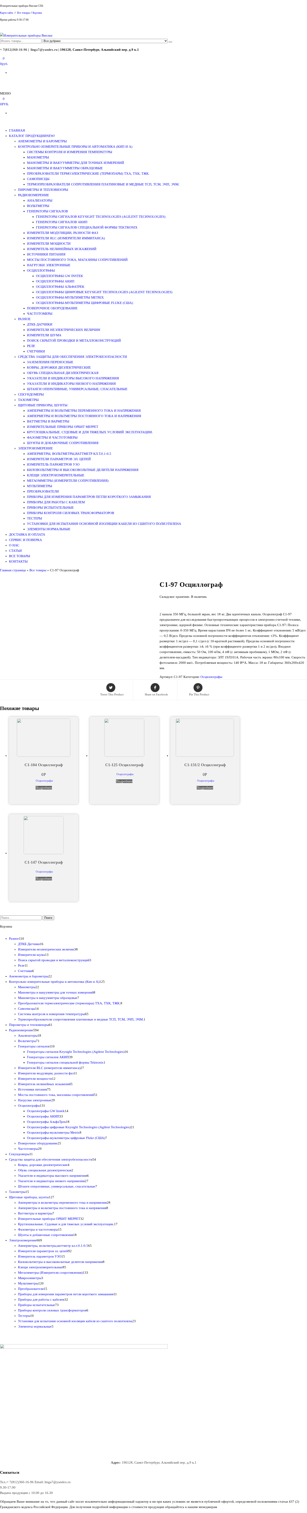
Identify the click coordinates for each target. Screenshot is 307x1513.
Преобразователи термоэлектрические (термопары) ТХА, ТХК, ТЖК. (88, 173)
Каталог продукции (32, 136)
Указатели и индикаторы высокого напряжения (73, 378)
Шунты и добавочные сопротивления (62, 443)
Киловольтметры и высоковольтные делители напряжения (82, 470)
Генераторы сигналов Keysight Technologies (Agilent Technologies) (100, 216)
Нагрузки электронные (48, 265)
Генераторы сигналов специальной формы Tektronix (87, 227)
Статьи (15, 550)
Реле (31, 346)
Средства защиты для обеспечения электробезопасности (72, 356)
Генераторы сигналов (47, 211)
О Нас (14, 545)
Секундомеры (31, 394)
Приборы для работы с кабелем (56, 502)
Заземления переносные (50, 362)
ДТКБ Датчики (39, 324)
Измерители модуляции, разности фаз (62, 233)
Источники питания (46, 254)
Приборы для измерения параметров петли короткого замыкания (89, 497)
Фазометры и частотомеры (52, 437)
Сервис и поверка (25, 540)
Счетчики (36, 351)
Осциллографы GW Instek (59, 276)
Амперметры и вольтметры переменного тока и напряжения (84, 410)
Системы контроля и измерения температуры (69, 152)
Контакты (18, 561)
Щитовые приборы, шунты (42, 405)
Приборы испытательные (50, 507)
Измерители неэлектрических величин (63, 330)
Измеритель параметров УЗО (53, 464)
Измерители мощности (49, 243)
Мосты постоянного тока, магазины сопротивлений (77, 260)
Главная (17, 130)
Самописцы (38, 179)
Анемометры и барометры (42, 141)
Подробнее (44, 787)
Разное (24, 319)
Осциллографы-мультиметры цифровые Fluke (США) (84, 303)
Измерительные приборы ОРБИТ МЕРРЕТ (62, 427)
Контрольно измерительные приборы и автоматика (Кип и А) (75, 146)
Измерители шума (44, 335)
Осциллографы (41, 270)
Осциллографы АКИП (55, 281)
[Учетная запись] (1, 81)
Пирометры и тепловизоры (43, 189)
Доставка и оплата (27, 534)
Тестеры (34, 518)
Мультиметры (39, 486)
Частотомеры (39, 313)
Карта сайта (7, 12)
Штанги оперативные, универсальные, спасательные (77, 389)
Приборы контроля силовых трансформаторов (70, 513)
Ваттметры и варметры (48, 421)
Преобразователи (43, 491)
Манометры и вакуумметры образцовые (65, 168)
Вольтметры (38, 206)
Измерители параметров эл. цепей (59, 459)
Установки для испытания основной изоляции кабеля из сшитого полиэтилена (104, 524)
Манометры (38, 157)
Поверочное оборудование (52, 308)
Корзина (37, 12)
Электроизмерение (35, 448)
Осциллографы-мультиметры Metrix (70, 297)
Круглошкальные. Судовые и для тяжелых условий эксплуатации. (90, 432)
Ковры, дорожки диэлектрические (59, 367)
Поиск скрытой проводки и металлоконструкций (74, 340)
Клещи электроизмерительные (55, 475)
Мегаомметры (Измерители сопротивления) (68, 480)
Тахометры (28, 400)
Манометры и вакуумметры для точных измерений (75, 163)
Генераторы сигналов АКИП (61, 222)
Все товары (23, 12)
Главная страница (13, 570)
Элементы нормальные (48, 529)
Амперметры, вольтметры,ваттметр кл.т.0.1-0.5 (69, 453)
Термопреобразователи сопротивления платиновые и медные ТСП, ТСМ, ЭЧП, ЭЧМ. (103, 184)
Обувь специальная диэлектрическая (62, 373)
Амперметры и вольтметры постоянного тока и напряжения (84, 416)
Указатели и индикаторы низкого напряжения (71, 383)
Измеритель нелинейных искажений (61, 249)
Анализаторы (39, 200)
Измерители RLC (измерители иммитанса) (66, 238)
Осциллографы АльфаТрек (60, 286)
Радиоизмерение (33, 195)
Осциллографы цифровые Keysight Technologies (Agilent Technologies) (104, 292)
